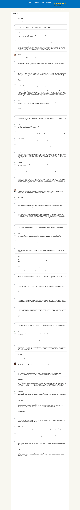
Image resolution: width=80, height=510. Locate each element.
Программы (28, 9)
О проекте (17, 9)
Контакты (63, 9)
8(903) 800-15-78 (60, 3)
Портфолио (40, 9)
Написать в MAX (57, 5)
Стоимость (51, 9)
